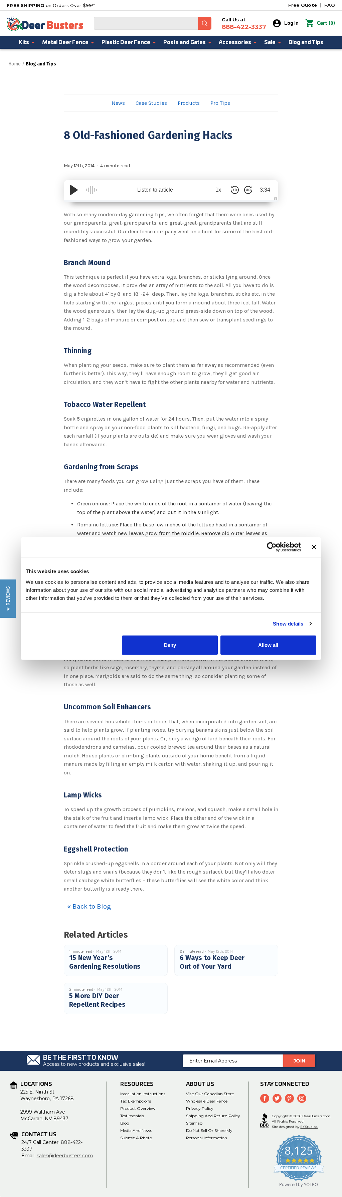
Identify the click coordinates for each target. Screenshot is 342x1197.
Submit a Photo (136, 1137)
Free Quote (302, 5)
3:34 (265, 190)
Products (189, 103)
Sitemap (194, 1123)
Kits (24, 42)
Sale (270, 42)
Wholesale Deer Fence (206, 1101)
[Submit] (204, 23)
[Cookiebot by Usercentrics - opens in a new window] (271, 547)
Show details (288, 624)
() (326, 23)
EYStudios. (309, 1127)
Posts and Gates (184, 42)
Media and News (136, 1130)
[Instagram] (301, 1098)
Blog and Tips (306, 42)
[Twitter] (277, 1098)
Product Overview (138, 1108)
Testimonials (132, 1115)
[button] (8, 598)
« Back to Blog (89, 906)
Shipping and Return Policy (213, 1115)
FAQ (329, 5)
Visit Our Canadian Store (210, 1093)
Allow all (268, 645)
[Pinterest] (289, 1098)
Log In (291, 23)
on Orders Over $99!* (51, 5)
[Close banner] (314, 547)
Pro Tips (220, 103)
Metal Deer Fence (65, 42)
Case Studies (151, 103)
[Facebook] (264, 1098)
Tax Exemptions (135, 1101)
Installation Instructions (142, 1093)
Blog (124, 1123)
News (118, 103)
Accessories (235, 42)
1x (218, 190)
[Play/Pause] (73, 190)
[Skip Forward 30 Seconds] (248, 190)
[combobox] (152, 23)
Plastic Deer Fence (126, 42)
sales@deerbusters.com (65, 1156)
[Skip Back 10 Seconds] (234, 190)
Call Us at (244, 24)
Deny (170, 645)
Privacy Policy (199, 1108)
